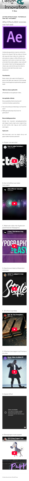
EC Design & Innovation (9, 3)
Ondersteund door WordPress (10, 477)
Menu (15, 11)
